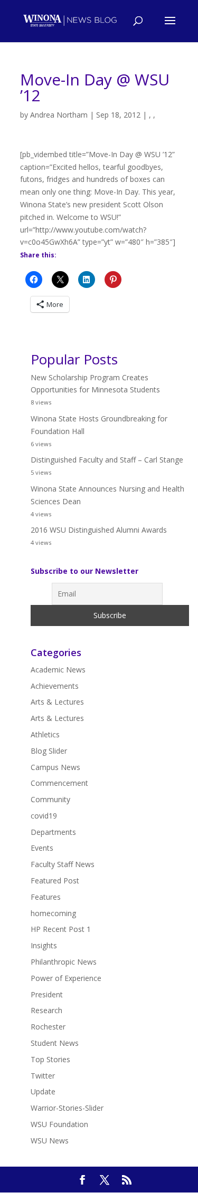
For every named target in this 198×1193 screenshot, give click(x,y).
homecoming (53, 913)
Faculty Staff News (63, 864)
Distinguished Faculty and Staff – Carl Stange (107, 460)
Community (50, 799)
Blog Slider (49, 751)
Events (42, 848)
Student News (55, 1043)
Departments (53, 832)
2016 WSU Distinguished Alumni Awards (99, 530)
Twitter (43, 1076)
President (47, 994)
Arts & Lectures (57, 702)
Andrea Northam (59, 115)
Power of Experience (66, 978)
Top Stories (50, 1059)
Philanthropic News (64, 962)
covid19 (44, 816)
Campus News (55, 767)
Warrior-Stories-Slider (67, 1108)
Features (46, 897)
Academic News (58, 670)
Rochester (48, 1027)
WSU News (50, 1141)
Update (43, 1091)
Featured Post (55, 880)
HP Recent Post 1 (61, 929)
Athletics (45, 734)
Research (46, 1010)
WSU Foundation (59, 1124)
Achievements (55, 686)
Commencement (59, 783)
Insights (44, 945)
